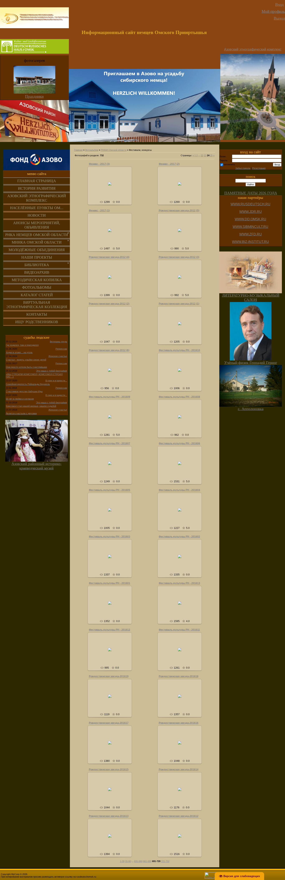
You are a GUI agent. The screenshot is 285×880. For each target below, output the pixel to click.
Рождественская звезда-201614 (178, 769)
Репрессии (61, 349)
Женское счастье (57, 356)
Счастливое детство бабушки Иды (24, 391)
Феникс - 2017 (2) (169, 164)
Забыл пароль (242, 168)
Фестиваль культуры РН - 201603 (109, 536)
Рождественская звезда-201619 (109, 676)
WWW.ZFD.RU (250, 234)
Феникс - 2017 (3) (99, 164)
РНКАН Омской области (113, 150)
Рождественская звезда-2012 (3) (179, 257)
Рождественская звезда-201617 (109, 722)
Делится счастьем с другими (21, 413)
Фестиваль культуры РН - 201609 (109, 396)
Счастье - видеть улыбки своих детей (26, 359)
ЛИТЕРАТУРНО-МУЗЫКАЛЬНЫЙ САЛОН (250, 297)
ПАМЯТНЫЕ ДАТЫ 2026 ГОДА (250, 193)
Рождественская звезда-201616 (178, 722)
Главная (78, 150)
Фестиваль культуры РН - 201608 (179, 396)
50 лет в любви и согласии (20, 398)
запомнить (229, 164)
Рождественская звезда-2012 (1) (179, 303)
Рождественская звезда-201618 (178, 676)
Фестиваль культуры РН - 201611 (179, 629)
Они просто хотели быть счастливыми (26, 367)
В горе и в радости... (56, 380)
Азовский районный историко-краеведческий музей (36, 466)
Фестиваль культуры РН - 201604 (179, 490)
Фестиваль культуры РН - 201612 (109, 629)
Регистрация (259, 168)
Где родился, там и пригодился (22, 345)
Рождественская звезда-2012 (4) (109, 257)
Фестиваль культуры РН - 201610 (179, 350)
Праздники (34, 96)
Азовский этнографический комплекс (252, 49)
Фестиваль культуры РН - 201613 (179, 583)
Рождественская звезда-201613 (109, 816)
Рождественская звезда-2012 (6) (109, 350)
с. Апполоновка (251, 409)
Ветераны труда (58, 341)
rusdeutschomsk (111, 187)
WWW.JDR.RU (250, 211)
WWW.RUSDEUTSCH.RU (250, 204)
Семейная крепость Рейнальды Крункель (28, 384)
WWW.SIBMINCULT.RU (250, 227)
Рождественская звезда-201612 (178, 816)
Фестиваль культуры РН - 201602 (179, 536)
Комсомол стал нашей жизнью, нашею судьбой (31, 406)
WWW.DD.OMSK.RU (250, 219)
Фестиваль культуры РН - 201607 (109, 443)
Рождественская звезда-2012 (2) (109, 303)
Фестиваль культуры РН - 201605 (109, 490)
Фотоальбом (91, 150)
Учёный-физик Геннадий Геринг (250, 363)
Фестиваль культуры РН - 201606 (179, 443)
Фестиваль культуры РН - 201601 (109, 583)
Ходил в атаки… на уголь (19, 352)
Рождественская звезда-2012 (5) (179, 210)
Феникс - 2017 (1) (99, 210)
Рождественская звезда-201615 (109, 769)
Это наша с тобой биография (51, 371)
